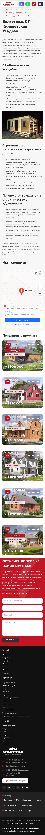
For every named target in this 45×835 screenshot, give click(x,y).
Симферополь (9, 810)
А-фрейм (5, 689)
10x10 (15, 344)
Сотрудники (6, 658)
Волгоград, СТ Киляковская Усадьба (20, 16)
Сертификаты (7, 661)
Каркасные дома (8, 683)
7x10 (20, 455)
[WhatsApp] (13, 788)
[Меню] (40, 4)
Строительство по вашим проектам (15, 716)
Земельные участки (22, 10)
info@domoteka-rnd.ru (15, 766)
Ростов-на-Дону (10, 805)
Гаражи (5, 707)
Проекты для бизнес (10, 698)
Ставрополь (30, 810)
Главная (9, 10)
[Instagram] (4, 788)
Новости (5, 670)
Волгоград (8, 800)
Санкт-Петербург (27, 805)
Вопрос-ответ (7, 735)
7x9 (13, 455)
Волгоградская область (15, 13)
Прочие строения (8, 710)
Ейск (17, 800)
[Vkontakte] (23, 788)
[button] (17, 4)
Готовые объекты (9, 726)
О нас (4, 655)
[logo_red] (8, 3)
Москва (38, 800)
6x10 (20, 381)
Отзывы (5, 664)
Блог (4, 667)
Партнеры (6, 738)
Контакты (6, 744)
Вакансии (5, 673)
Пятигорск (8, 796)
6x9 (13, 381)
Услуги (4, 729)
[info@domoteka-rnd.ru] (4, 766)
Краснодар (27, 800)
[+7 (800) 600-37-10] (4, 761)
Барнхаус (5, 695)
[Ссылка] (22, 355)
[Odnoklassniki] (18, 788)
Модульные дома (8, 686)
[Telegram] (9, 788)
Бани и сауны (7, 704)
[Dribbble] (27, 788)
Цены (4, 741)
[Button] (21, 4)
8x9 (13, 492)
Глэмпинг (5, 692)
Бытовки (5, 701)
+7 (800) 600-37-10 (14, 760)
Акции (4, 732)
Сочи (20, 810)
